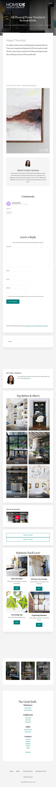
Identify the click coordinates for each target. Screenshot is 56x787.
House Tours (28, 731)
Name (8, 270)
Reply (9, 212)
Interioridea (16, 203)
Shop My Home (28, 729)
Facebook (28, 741)
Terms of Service (28, 710)
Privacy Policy (28, 708)
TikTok (28, 748)
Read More (13, 674)
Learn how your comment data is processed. (37, 326)
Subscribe (28, 739)
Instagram (28, 743)
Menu (51, 3)
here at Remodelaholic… (29, 85)
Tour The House (28, 535)
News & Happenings (11, 25)
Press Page (28, 717)
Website (8, 287)
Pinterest (28, 745)
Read (16, 588)
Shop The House (28, 539)
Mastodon (28, 752)
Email (8, 279)
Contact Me (28, 722)
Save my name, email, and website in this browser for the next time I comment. (26, 296)
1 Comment (47, 25)
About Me (28, 720)
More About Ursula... (26, 378)
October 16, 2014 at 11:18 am (19, 204)
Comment (9, 246)
